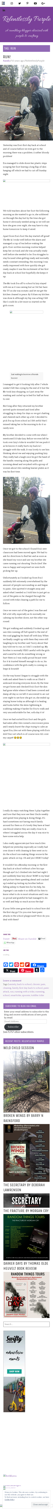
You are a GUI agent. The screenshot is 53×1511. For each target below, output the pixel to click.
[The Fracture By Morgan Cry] (26, 1215)
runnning (39, 991)
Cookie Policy (9, 1500)
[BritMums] (10, 1476)
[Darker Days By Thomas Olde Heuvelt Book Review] (26, 1273)
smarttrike (16, 995)
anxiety (12, 984)
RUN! (7, 56)
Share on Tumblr (27, 939)
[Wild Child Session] (26, 1053)
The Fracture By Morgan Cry (26, 1211)
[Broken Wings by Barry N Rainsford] (26, 1125)
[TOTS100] (9, 1487)
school (6, 995)
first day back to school (31, 988)
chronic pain (39, 984)
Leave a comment (12, 980)
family (15, 988)
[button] (26, 103)
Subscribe (13, 1027)
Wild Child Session (18, 1048)
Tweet (6, 939)
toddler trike (37, 995)
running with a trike (24, 991)
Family (6, 61)
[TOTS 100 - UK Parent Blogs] (14, 1485)
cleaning (7, 988)
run (12, 991)
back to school (24, 984)
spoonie (26, 995)
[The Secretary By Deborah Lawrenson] (26, 1195)
